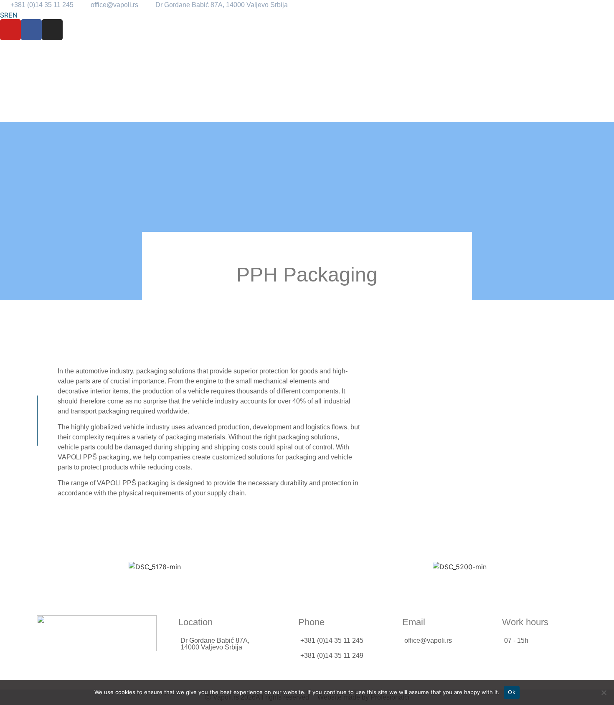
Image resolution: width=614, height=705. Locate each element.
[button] (14, 567)
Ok (511, 692)
